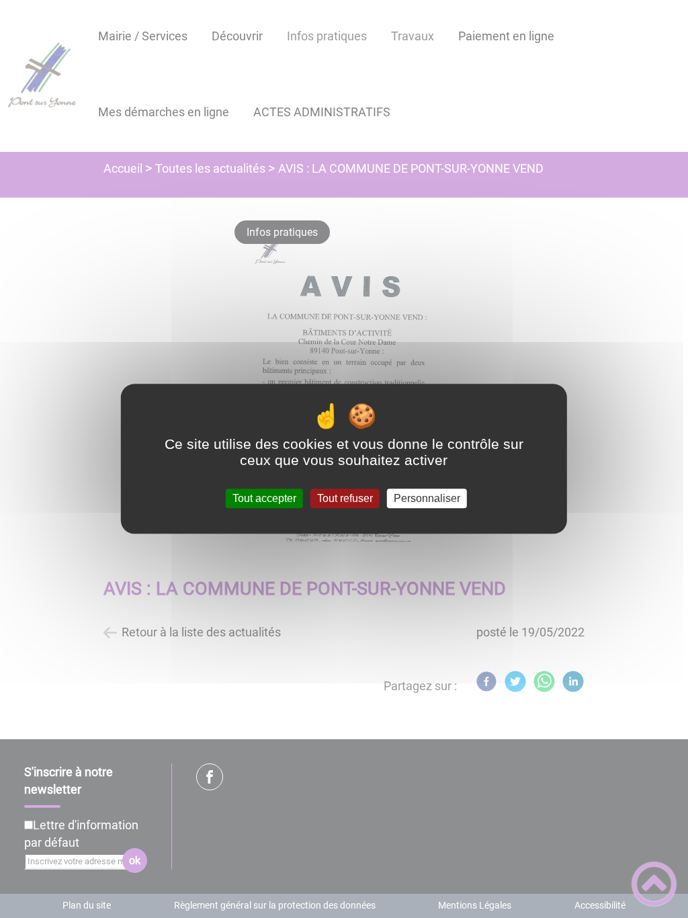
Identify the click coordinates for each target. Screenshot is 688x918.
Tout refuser (345, 498)
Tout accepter (264, 498)
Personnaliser (427, 498)
